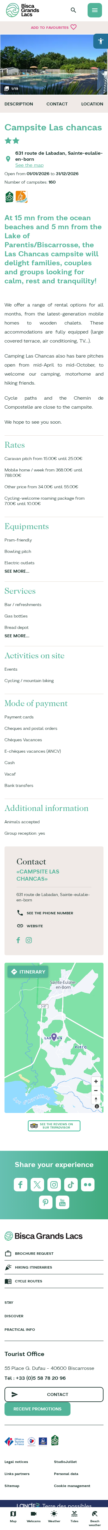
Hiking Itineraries (33, 1267)
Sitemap (11, 1485)
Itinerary (32, 972)
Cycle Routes (28, 1281)
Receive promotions (38, 1409)
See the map (29, 165)
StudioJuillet (65, 1461)
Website (35, 926)
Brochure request (34, 1253)
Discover (13, 1316)
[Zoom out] (96, 1090)
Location (92, 104)
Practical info (19, 1329)
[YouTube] (62, 1202)
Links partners (16, 1473)
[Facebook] (20, 1184)
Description (18, 104)
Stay (8, 1302)
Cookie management (72, 1485)
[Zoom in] (96, 1081)
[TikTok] (71, 1184)
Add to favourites (54, 27)
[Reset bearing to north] (96, 1099)
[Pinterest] (45, 1202)
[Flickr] (87, 1184)
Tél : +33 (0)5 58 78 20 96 (35, 1378)
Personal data (66, 1473)
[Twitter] (37, 1184)
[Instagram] (54, 1184)
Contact (57, 104)
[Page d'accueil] (22, 10)
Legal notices (16, 1461)
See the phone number (50, 913)
